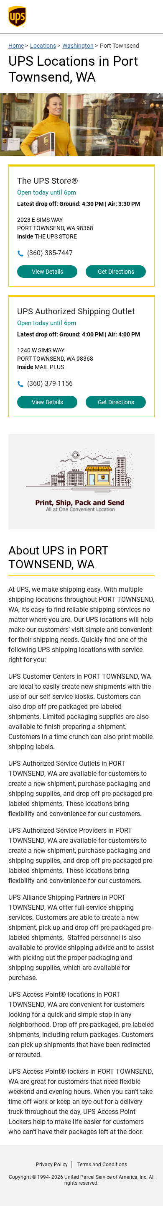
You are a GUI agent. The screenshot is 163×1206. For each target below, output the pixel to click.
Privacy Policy (52, 1165)
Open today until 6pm (46, 192)
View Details (47, 271)
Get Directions (116, 271)
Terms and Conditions (102, 1165)
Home (16, 45)
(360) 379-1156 (50, 383)
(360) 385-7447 (50, 253)
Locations (43, 45)
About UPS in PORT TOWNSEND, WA (58, 557)
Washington (78, 45)
